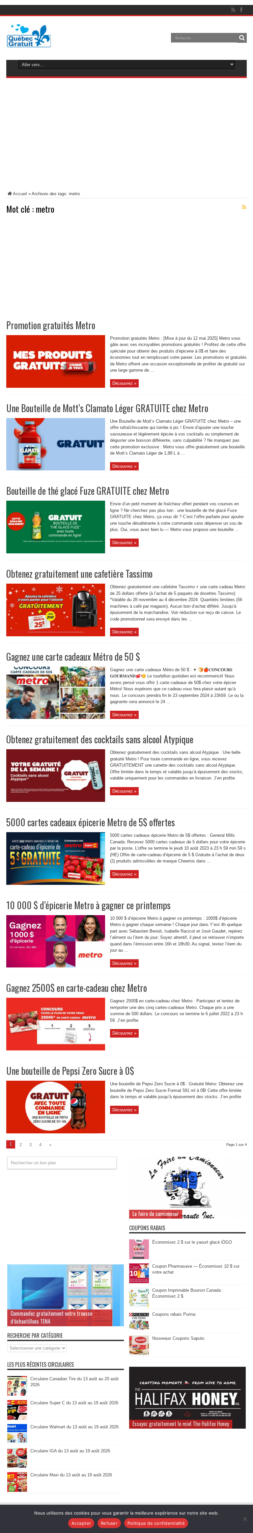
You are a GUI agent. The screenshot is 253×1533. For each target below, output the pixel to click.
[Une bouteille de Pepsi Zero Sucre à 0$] (55, 1131)
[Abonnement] (244, 207)
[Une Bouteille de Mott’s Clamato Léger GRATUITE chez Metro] (55, 468)
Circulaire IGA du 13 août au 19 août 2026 (70, 1450)
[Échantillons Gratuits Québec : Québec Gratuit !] (28, 42)
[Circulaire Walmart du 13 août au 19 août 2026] (17, 1442)
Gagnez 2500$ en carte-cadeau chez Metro (76, 987)
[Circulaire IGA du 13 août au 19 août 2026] (17, 1466)
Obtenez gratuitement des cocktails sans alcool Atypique (99, 739)
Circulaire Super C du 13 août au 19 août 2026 (74, 1402)
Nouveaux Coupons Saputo (178, 1338)
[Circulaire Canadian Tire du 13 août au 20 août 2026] (17, 1394)
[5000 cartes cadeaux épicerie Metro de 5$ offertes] (55, 883)
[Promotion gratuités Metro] (55, 386)
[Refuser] (244, 1519)
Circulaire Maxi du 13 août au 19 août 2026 (71, 1474)
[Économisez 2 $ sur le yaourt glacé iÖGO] (139, 1257)
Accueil (20, 193)
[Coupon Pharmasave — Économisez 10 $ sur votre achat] (139, 1281)
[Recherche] (242, 38)
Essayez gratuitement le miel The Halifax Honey (180, 1424)
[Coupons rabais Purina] (139, 1329)
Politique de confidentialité (156, 1523)
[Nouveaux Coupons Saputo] (139, 1353)
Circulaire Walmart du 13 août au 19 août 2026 (74, 1426)
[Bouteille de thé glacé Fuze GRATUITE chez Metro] (55, 551)
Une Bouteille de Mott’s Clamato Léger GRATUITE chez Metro (107, 408)
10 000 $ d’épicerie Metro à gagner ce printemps (88, 905)
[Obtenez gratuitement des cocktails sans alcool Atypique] (55, 800)
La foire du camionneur (155, 1214)
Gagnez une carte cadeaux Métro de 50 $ (73, 656)
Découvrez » (124, 383)
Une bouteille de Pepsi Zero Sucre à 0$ (70, 1070)
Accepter (81, 1523)
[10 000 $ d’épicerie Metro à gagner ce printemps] (55, 966)
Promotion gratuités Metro (50, 325)
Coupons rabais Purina (173, 1314)
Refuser (109, 1523)
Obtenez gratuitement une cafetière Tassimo (79, 573)
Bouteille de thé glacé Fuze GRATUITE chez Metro (87, 490)
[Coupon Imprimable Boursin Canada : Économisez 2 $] (139, 1305)
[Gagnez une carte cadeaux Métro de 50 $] (55, 717)
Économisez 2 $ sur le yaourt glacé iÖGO (192, 1242)
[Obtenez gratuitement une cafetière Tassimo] (55, 634)
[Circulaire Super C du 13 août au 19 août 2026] (17, 1418)
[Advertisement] (126, 136)
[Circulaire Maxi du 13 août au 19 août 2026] (17, 1490)
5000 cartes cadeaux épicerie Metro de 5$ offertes (90, 822)
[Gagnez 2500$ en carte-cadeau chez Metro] (55, 1048)
